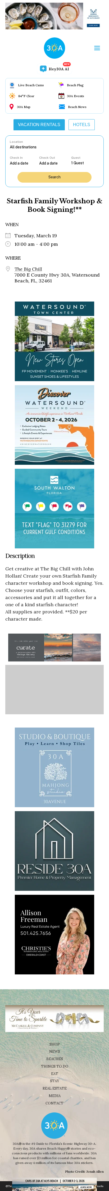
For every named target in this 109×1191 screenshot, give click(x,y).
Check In (16, 158)
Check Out (47, 158)
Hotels (81, 124)
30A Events (75, 96)
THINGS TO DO (54, 1066)
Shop (54, 1044)
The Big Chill (28, 269)
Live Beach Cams (31, 85)
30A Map (23, 107)
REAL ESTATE (55, 1088)
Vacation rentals (39, 124)
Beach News (77, 107)
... (24, 163)
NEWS (54, 1051)
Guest (75, 158)
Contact (54, 1103)
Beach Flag (75, 85)
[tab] (39, 124)
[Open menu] (97, 48)
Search (54, 177)
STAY (54, 1081)
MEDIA (55, 1096)
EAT (54, 1074)
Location (16, 142)
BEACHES (54, 1059)
